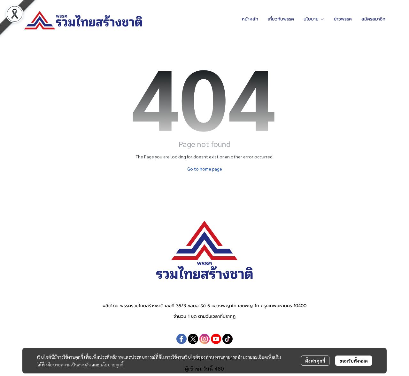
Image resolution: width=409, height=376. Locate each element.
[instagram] (204, 339)
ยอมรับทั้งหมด (353, 361)
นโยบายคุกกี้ (111, 364)
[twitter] (193, 339)
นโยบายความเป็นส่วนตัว (68, 364)
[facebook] (181, 339)
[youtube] (216, 339)
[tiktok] (227, 339)
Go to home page (204, 169)
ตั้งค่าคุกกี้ (315, 361)
